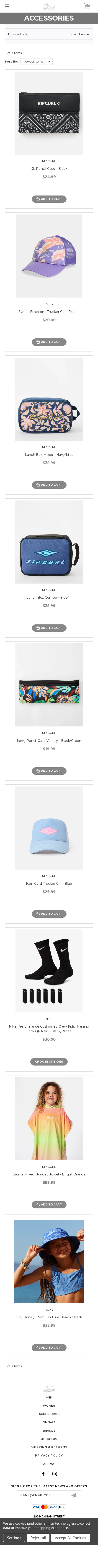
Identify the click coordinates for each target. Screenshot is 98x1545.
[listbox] (36, 61)
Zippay (49, 1464)
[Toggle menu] (14, 6)
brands (49, 1430)
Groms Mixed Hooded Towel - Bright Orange (49, 1174)
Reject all (38, 1537)
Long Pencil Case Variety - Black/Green (49, 741)
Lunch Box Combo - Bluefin (49, 598)
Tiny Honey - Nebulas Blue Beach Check (49, 1317)
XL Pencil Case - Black (49, 169)
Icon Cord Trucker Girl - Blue (49, 884)
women (49, 1405)
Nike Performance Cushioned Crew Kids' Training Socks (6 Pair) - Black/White (49, 1028)
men (49, 1397)
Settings (14, 1537)
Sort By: (11, 61)
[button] (49, 34)
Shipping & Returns (49, 1447)
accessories (49, 1414)
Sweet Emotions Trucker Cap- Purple (49, 312)
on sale (49, 1422)
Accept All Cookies (70, 1537)
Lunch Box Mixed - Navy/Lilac (49, 455)
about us (49, 1439)
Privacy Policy (49, 1455)
